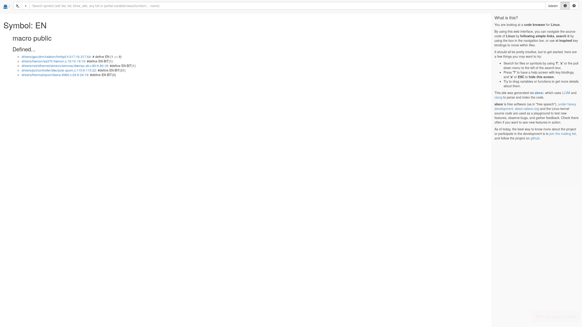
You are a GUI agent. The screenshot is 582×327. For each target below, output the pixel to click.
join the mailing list (562, 133)
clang (498, 97)
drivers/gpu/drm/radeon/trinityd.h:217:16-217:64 (56, 56)
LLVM (566, 92)
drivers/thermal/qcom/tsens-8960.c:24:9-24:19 (55, 74)
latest (552, 5)
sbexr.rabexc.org (527, 108)
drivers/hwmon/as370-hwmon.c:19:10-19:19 (53, 61)
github (535, 138)
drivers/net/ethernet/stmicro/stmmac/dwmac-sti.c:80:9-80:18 (65, 65)
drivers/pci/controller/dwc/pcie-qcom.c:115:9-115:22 (59, 70)
